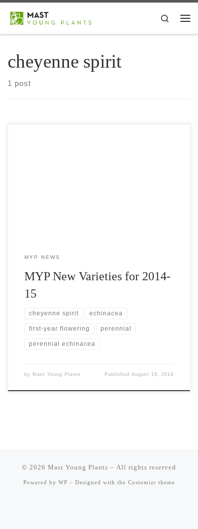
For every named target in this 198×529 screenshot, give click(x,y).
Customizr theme (151, 482)
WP (63, 482)
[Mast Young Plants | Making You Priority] (54, 17)
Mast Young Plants (56, 374)
